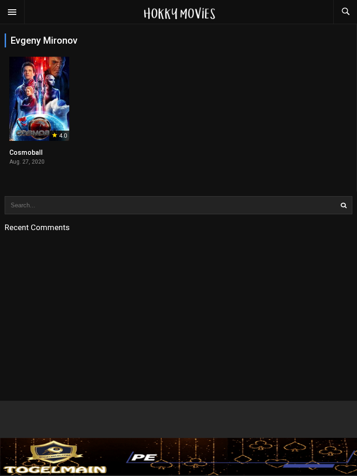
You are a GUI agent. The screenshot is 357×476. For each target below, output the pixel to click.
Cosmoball (26, 152)
